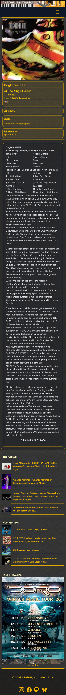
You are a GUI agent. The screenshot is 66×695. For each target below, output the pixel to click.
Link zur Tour (33, 665)
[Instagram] (21, 689)
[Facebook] (29, 689)
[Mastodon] (36, 689)
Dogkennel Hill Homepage (17, 123)
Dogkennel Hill (14, 85)
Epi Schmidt (10, 134)
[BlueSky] (44, 689)
